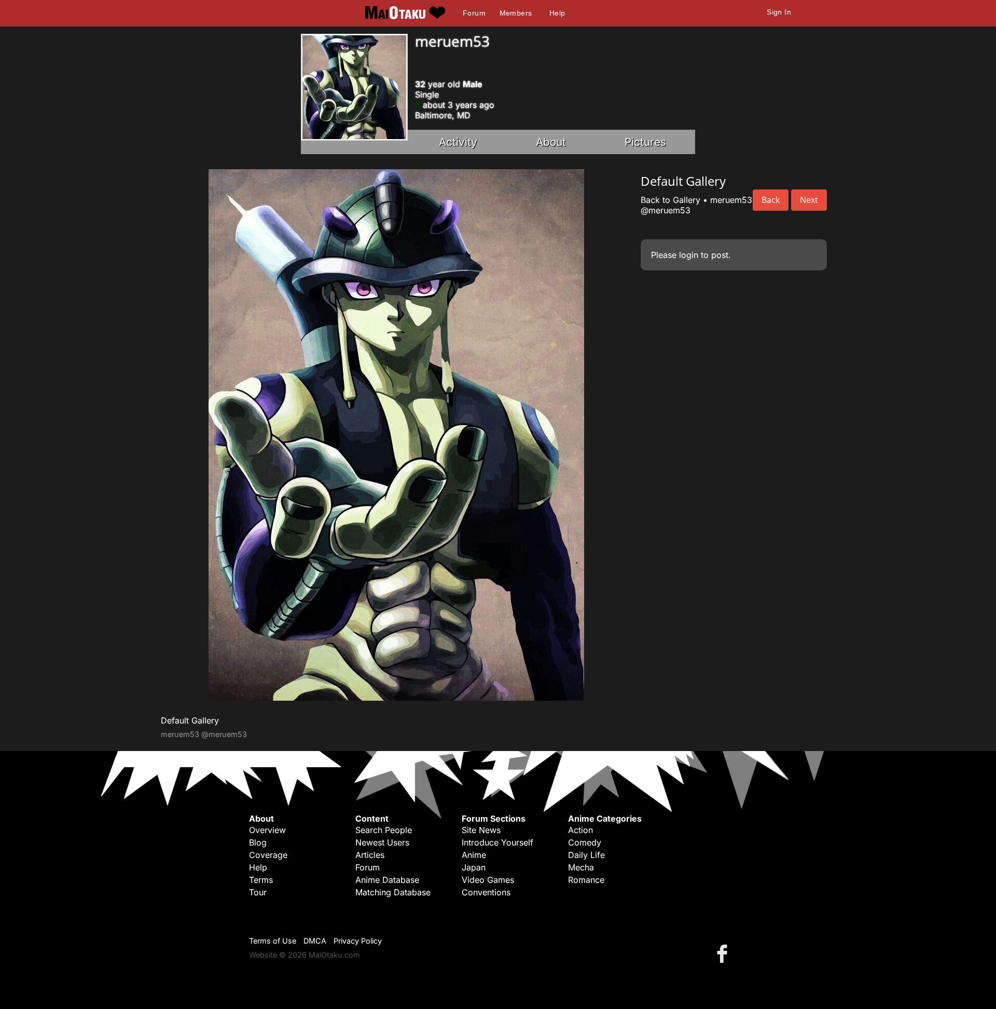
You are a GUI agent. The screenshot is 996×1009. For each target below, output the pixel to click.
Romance (586, 880)
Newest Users (382, 842)
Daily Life (586, 855)
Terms (261, 880)
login (688, 255)
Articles (369, 855)
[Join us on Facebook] (724, 953)
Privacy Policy (358, 940)
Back (771, 200)
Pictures (645, 141)
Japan (474, 867)
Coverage (268, 855)
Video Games (488, 880)
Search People (383, 830)
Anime (474, 855)
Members (516, 13)
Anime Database (387, 880)
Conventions (486, 892)
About (551, 141)
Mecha (581, 867)
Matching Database (393, 892)
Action (580, 830)
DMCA (314, 940)
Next (809, 200)
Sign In (779, 12)
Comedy (584, 842)
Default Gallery (190, 720)
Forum (474, 13)
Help (557, 13)
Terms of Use (272, 940)
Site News (481, 830)
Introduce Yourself (497, 842)
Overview (267, 830)
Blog (258, 842)
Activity (458, 141)
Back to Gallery (670, 200)
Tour (258, 892)
